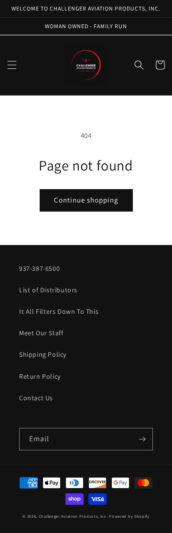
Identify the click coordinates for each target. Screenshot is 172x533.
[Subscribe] (141, 439)
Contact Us (36, 398)
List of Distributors (48, 290)
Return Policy (40, 376)
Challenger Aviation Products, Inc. (73, 516)
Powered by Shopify (129, 516)
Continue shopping (86, 199)
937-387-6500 (39, 268)
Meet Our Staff (41, 333)
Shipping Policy (42, 354)
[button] (11, 64)
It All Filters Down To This (58, 311)
